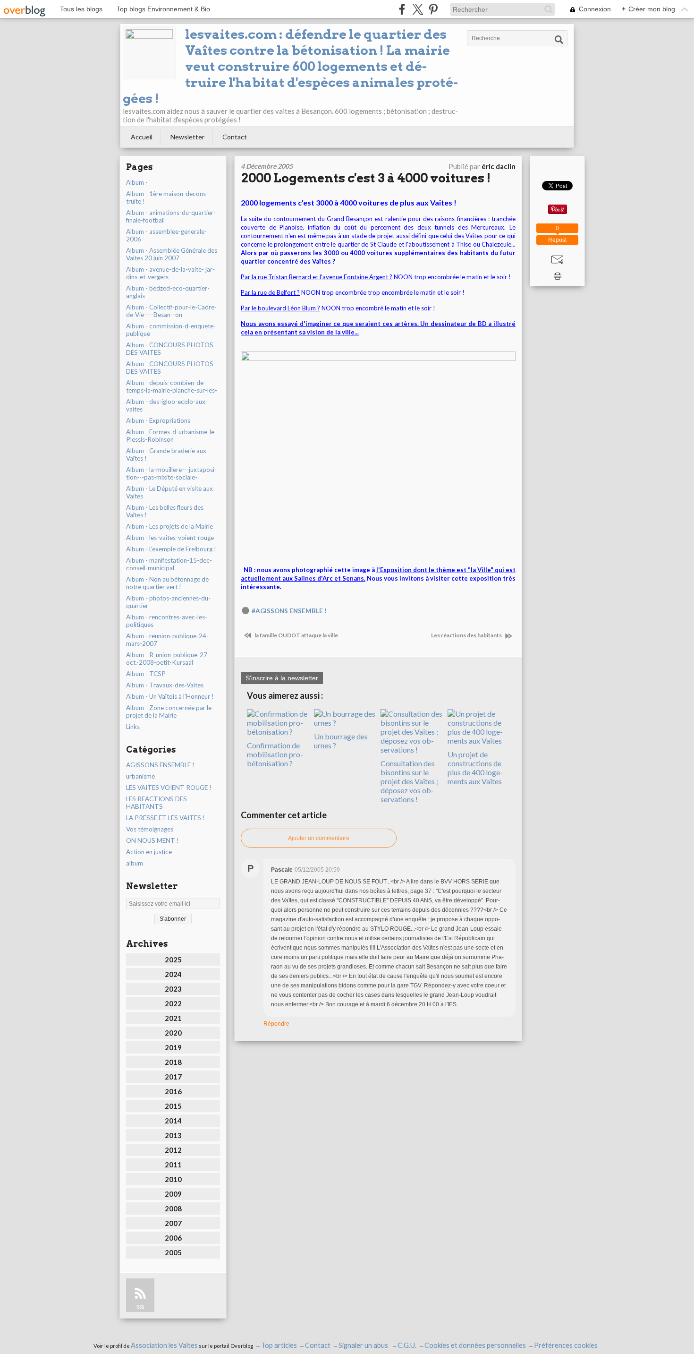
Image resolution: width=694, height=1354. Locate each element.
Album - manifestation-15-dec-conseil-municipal (169, 564)
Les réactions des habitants (467, 635)
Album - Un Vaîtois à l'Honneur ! (170, 696)
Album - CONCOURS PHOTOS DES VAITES (169, 348)
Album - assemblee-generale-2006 (166, 235)
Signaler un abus (364, 1345)
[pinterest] (433, 9)
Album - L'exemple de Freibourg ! (171, 549)
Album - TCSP (146, 673)
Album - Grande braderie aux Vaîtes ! (166, 454)
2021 (173, 1018)
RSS (140, 1307)
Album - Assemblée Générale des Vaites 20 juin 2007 (171, 254)
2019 (173, 1047)
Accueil (141, 137)
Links (133, 726)
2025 (173, 959)
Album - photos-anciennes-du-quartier (168, 601)
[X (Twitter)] (417, 9)
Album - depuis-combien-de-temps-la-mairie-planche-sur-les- (171, 386)
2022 (173, 1003)
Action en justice (149, 852)
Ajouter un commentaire (318, 838)
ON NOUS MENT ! (152, 840)
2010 (173, 1179)
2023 (173, 989)
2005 (173, 1252)
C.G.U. (407, 1345)
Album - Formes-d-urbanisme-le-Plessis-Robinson (171, 435)
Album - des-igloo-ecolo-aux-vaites (167, 405)
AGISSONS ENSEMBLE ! (160, 765)
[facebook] (402, 9)
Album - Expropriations (158, 420)
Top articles (279, 1345)
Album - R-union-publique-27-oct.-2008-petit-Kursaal (168, 658)
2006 (173, 1238)
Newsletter (187, 137)
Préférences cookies (566, 1345)
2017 (173, 1076)
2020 (173, 1032)
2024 (173, 974)
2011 (173, 1164)
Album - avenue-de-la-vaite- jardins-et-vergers (170, 273)
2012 (173, 1150)
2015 (173, 1106)
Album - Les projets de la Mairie (169, 526)
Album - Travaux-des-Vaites (164, 685)
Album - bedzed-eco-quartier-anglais (168, 292)
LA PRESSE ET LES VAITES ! (165, 818)
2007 (173, 1223)
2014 (173, 1120)
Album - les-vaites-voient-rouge (170, 537)
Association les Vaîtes (164, 1345)
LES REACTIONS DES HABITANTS (156, 802)
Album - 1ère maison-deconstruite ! (167, 197)
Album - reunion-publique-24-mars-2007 (167, 639)
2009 (173, 1194)
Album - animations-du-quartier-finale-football (171, 216)
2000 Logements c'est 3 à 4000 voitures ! (366, 178)
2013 (173, 1135)
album (134, 863)
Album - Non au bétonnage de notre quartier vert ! (167, 583)
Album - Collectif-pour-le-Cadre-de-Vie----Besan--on (171, 310)
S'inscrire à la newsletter (281, 678)
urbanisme (140, 776)
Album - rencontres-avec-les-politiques (166, 620)
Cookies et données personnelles (475, 1345)
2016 (173, 1091)
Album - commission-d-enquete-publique (171, 329)
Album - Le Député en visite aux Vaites (169, 492)
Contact (234, 137)
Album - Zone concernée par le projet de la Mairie (169, 711)
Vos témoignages (149, 829)
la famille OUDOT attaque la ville (296, 635)
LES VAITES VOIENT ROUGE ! (169, 787)
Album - (137, 182)
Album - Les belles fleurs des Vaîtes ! (164, 511)
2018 (173, 1062)
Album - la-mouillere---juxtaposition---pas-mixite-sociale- (171, 473)
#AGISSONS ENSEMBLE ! (289, 611)
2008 (173, 1208)
